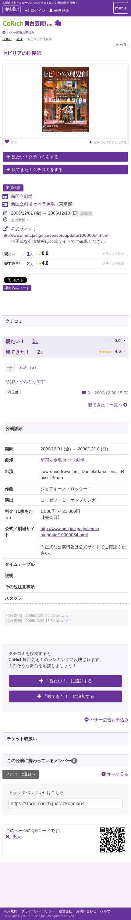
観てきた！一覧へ (105, 404)
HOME (7, 39)
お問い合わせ (86, 911)
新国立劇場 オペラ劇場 (33, 203)
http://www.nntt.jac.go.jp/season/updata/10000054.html (55, 235)
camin (66, 616)
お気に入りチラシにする (110, 142)
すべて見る (118, 774)
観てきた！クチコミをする (37, 169)
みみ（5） (28, 367)
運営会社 (65, 911)
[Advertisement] (65, 886)
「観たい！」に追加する (68, 680)
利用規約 (10, 911)
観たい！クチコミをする (35, 156)
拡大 (16, 836)
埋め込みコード (17, 288)
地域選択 (11, 10)
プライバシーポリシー (38, 911)
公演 (19, 39)
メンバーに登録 (18, 774)
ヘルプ (105, 911)
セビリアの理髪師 (21, 53)
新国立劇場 (21, 196)
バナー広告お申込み (20, 32)
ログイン (37, 11)
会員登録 (61, 11)
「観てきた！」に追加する (68, 696)
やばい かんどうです (25, 381)
